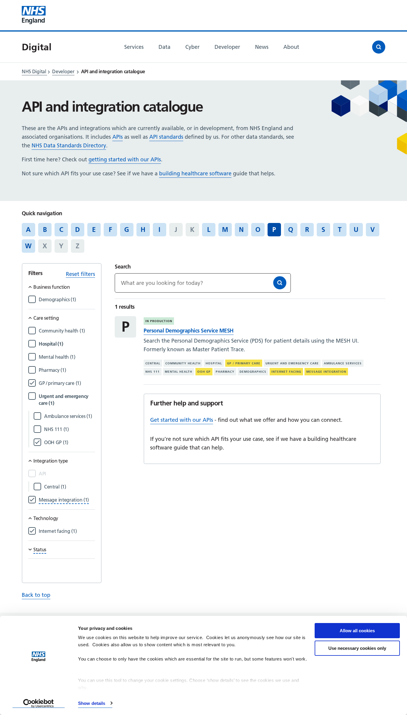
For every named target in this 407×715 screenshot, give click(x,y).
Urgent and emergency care (292, 363)
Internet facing (286, 372)
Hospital (214, 363)
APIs (117, 136)
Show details (91, 703)
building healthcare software (195, 173)
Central (152, 363)
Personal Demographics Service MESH (188, 330)
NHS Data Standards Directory (69, 145)
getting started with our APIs (124, 159)
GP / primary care (243, 363)
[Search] (279, 282)
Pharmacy (225, 372)
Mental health (178, 372)
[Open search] (378, 47)
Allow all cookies (357, 630)
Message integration (326, 372)
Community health (183, 363)
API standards (166, 136)
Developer (63, 71)
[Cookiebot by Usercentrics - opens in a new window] (39, 703)
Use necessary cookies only (357, 648)
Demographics (253, 372)
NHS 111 (152, 372)
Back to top (36, 594)
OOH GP (204, 372)
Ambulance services (343, 363)
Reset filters (80, 274)
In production (158, 321)
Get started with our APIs (181, 419)
